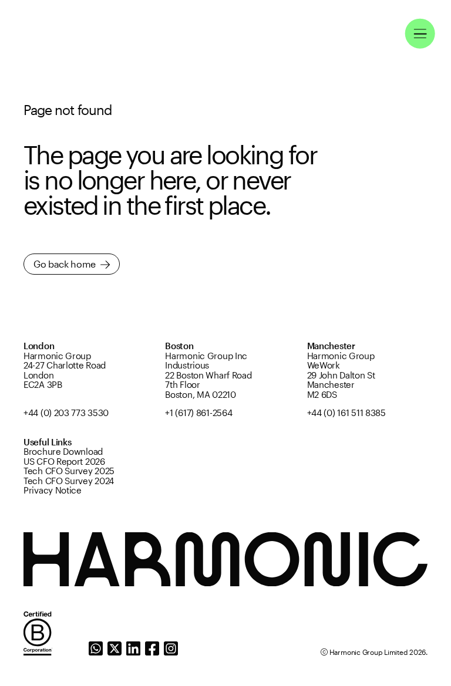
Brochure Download (63, 452)
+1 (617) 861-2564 (198, 413)
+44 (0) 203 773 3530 (66, 413)
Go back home (64, 263)
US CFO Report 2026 (64, 462)
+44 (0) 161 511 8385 (346, 413)
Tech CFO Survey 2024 (68, 481)
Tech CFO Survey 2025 (69, 471)
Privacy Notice (52, 490)
